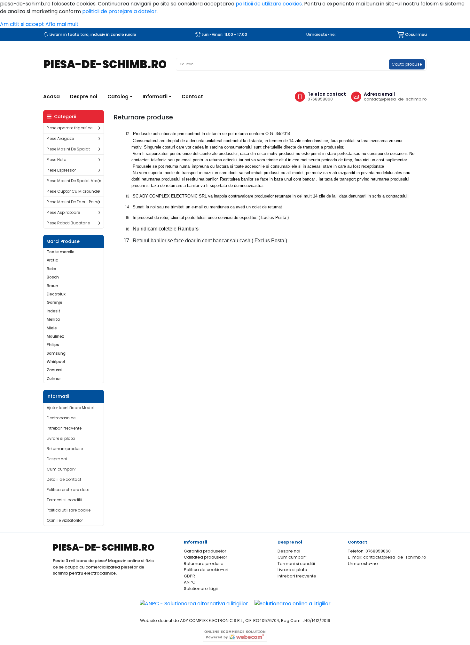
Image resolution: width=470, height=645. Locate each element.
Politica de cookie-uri (206, 570)
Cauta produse (407, 64)
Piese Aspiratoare (63, 212)
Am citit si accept (22, 24)
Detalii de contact (64, 479)
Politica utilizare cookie (68, 510)
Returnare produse (65, 448)
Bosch (53, 277)
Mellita (53, 319)
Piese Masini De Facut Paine (73, 202)
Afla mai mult (62, 24)
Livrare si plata (61, 438)
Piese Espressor (61, 170)
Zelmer (54, 378)
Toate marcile (60, 252)
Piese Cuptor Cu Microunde (73, 191)
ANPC (189, 582)
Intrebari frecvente (64, 428)
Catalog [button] (118, 96)
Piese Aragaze (60, 138)
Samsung (56, 353)
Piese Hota (57, 159)
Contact (192, 96)
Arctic (52, 260)
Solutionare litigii (201, 588)
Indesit (53, 311)
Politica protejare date (68, 489)
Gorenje (54, 302)
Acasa (54, 96)
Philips (53, 345)
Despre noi (83, 96)
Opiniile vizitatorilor (65, 520)
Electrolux (56, 294)
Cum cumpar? (61, 469)
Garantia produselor (205, 551)
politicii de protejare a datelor (119, 11)
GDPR (189, 576)
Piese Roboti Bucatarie (68, 223)
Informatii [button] (155, 96)
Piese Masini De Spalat (68, 149)
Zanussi (54, 370)
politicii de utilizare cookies (269, 3)
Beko (51, 269)
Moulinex (55, 336)
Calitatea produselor (205, 557)
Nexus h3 (119, 64)
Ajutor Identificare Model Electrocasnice (70, 413)
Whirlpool (56, 361)
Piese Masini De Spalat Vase (74, 180)
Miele (52, 328)
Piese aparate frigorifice (69, 128)
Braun (52, 286)
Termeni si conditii (64, 500)
